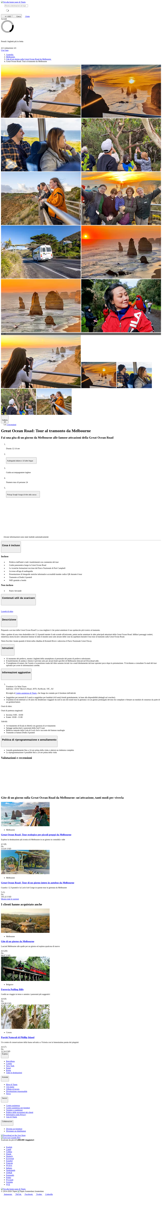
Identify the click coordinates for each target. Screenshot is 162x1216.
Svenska (9, 1182)
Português (10, 1175)
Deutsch (9, 1156)
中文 (8, 1184)
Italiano (9, 1168)
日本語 (9, 1173)
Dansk (8, 1154)
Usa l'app (4, 50)
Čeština (9, 1152)
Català (8, 1149)
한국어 (9, 1165)
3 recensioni (11, 425)
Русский (9, 1180)
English (9, 1147)
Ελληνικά (10, 1158)
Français (9, 1163)
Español (9, 1161)
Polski (8, 1177)
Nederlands (10, 1170)
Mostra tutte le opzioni (10, 899)
